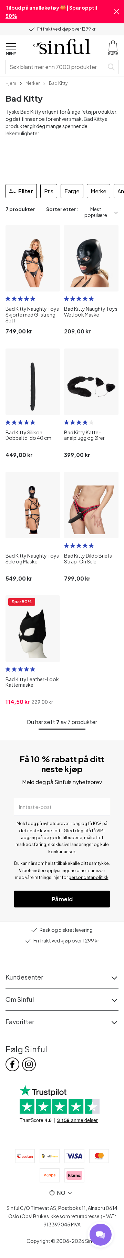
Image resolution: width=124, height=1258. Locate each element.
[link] (11, 83)
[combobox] (56, 67)
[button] (116, 11)
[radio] (8, 298)
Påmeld (62, 899)
